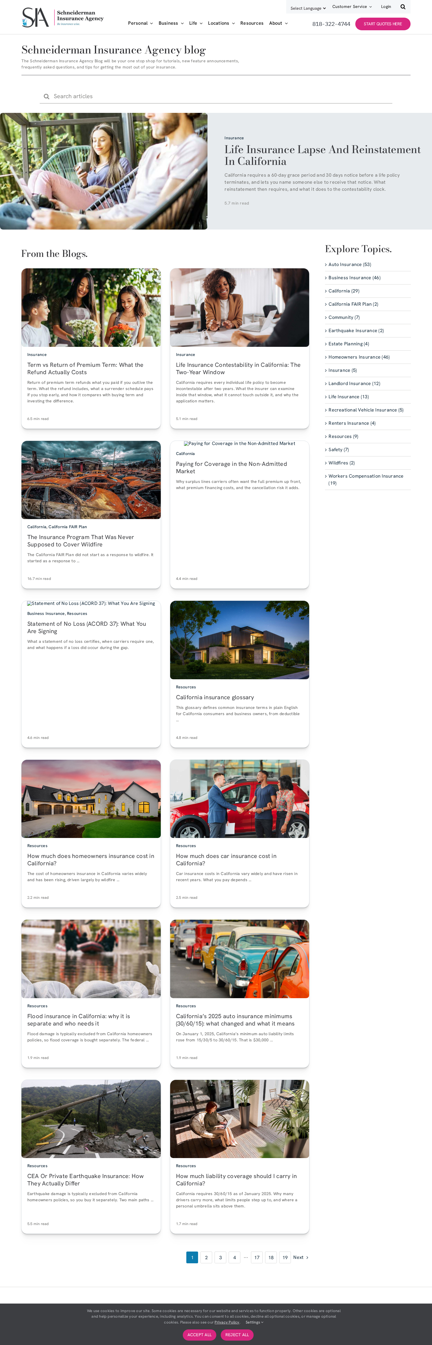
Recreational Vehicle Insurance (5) (366, 410)
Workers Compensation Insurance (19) (366, 479)
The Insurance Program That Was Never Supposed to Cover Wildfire (80, 540)
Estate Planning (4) (349, 344)
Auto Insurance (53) (350, 264)
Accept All (199, 1334)
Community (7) (344, 317)
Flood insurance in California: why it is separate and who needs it (78, 1019)
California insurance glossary (215, 697)
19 (285, 1257)
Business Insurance (46, 613)
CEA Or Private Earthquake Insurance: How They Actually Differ (85, 1179)
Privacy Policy (227, 1322)
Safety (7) (339, 449)
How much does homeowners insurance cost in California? (90, 859)
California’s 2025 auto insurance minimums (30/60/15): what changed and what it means (235, 1019)
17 (256, 1257)
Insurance (234, 137)
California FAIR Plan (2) (353, 304)
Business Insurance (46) (355, 278)
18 (271, 1257)
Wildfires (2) (342, 463)
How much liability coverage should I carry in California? (236, 1179)
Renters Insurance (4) (352, 423)
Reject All (237, 1334)
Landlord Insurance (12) (354, 383)
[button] (403, 7)
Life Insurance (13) (349, 397)
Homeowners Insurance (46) (359, 357)
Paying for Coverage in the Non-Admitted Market (231, 467)
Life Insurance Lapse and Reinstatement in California (323, 155)
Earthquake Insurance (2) (356, 330)
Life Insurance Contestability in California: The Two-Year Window (238, 368)
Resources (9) (343, 436)
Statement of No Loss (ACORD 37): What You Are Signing (86, 627)
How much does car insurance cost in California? (226, 859)
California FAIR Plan (67, 526)
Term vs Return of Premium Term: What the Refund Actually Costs (85, 368)
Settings (253, 1322)
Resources (77, 613)
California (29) (344, 291)
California (36, 526)
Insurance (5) (343, 370)
